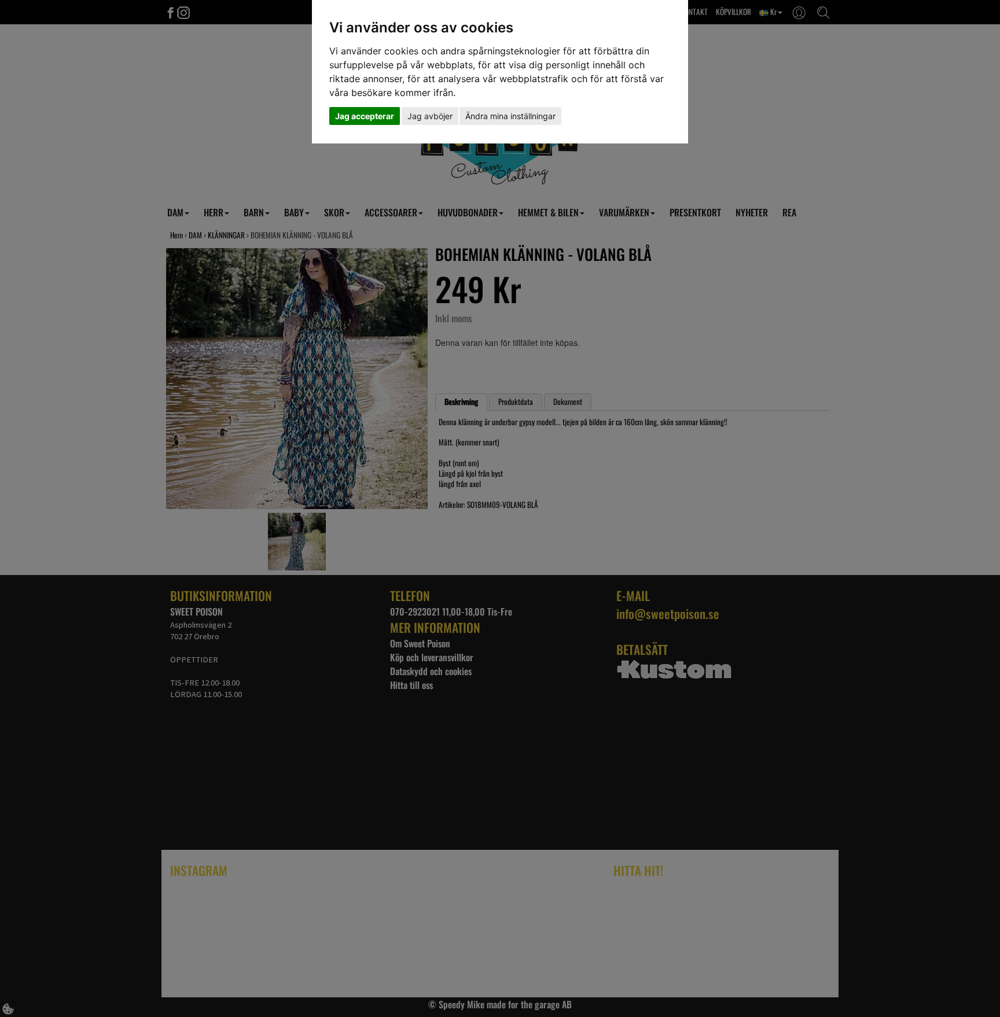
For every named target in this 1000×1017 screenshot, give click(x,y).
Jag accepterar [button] (364, 116)
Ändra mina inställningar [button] (510, 116)
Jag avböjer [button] (430, 116)
